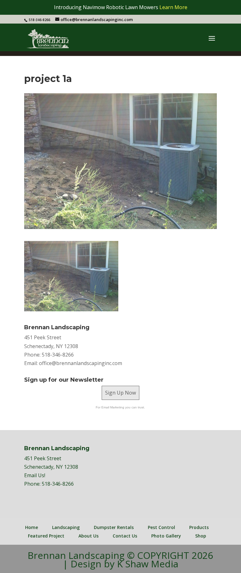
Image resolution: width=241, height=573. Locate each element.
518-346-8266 (58, 483)
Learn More (173, 7)
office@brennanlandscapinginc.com (80, 363)
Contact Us (125, 536)
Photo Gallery (166, 536)
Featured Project (46, 536)
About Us (88, 536)
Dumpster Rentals (114, 527)
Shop (200, 536)
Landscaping (66, 527)
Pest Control (161, 527)
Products (199, 527)
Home (31, 527)
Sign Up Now (120, 392)
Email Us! (34, 475)
